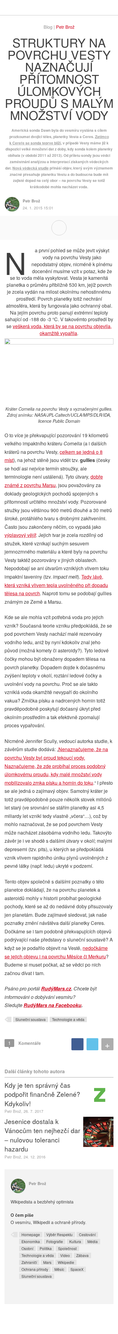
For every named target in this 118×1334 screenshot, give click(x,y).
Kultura (75, 1241)
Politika (46, 1248)
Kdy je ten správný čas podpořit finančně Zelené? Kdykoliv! (42, 1094)
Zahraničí (29, 1262)
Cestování (87, 1234)
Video (65, 1255)
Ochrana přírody (34, 1269)
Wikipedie (66, 1262)
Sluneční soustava (30, 1019)
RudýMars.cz (56, 988)
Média (92, 1241)
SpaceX (77, 1269)
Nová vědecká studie (30, 168)
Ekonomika (30, 1241)
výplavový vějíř (20, 534)
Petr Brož (65, 27)
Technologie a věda (68, 1019)
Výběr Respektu (59, 1234)
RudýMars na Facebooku (52, 1005)
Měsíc (59, 1269)
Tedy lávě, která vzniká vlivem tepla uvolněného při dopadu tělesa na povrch (56, 585)
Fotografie (54, 1241)
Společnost (67, 1248)
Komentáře (24, 1043)
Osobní (27, 1248)
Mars (47, 1262)
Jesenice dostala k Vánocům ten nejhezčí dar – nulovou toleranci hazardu (42, 1135)
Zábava (82, 1255)
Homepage (30, 1234)
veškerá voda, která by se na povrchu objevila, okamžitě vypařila (62, 330)
